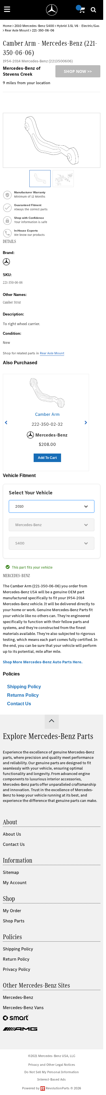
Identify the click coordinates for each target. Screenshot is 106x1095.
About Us (12, 834)
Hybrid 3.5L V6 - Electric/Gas (78, 26)
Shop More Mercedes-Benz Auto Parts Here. (43, 662)
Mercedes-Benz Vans (23, 1008)
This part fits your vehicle (32, 567)
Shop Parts (13, 921)
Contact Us (19, 703)
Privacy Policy (16, 969)
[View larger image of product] (40, 178)
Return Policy (16, 959)
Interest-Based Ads (51, 1079)
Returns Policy (23, 695)
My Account (15, 883)
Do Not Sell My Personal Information (51, 1072)
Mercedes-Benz (18, 997)
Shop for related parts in (33, 353)
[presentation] (6, 422)
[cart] (81, 10)
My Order (12, 911)
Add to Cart (47, 458)
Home (7, 26)
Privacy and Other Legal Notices (51, 1064)
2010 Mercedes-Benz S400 (34, 26)
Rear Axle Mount (17, 30)
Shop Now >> (78, 71)
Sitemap (11, 872)
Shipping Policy (24, 686)
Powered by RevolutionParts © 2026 (51, 1088)
